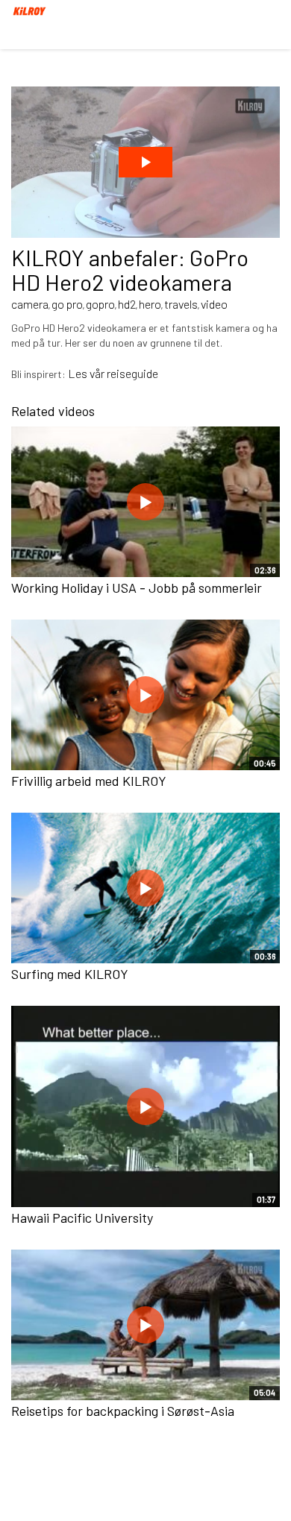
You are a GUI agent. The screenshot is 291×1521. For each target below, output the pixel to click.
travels (181, 304)
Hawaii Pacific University (82, 1217)
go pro (67, 304)
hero (150, 304)
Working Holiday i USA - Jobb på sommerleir (136, 587)
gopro (100, 304)
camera (29, 304)
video (214, 304)
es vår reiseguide (116, 373)
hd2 (127, 304)
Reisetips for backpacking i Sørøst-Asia (122, 1410)
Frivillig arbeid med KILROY (88, 780)
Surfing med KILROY (69, 974)
